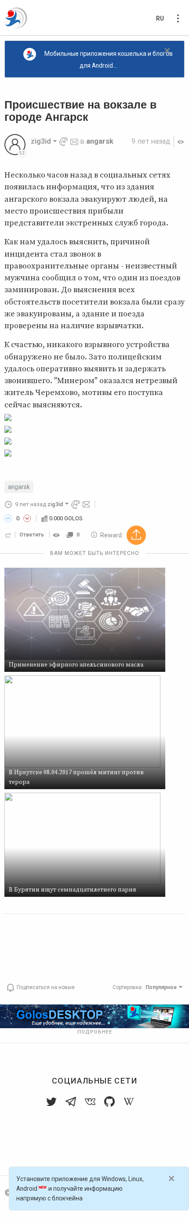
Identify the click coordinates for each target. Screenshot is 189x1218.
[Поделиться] (8, 535)
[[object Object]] (57, 535)
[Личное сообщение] (74, 141)
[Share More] (136, 535)
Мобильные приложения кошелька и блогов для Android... (108, 59)
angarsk (99, 141)
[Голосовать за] (8, 518)
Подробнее (94, 1032)
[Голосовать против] (27, 518)
